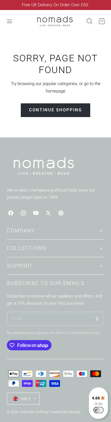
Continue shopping (55, 109)
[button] (9, 21)
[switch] (98, 410)
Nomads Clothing (34, 412)
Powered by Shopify (65, 412)
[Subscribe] (97, 319)
